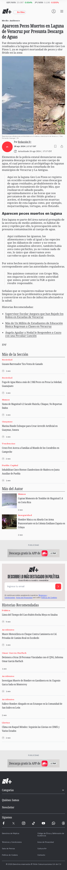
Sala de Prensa (8, 849)
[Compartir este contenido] (62, 146)
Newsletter (8, 807)
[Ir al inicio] (33, 781)
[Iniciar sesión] (53, 11)
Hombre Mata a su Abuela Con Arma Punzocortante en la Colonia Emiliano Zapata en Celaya (41, 523)
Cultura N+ (42, 849)
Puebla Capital (10, 465)
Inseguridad (25, 515)
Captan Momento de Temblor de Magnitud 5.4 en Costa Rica (40, 500)
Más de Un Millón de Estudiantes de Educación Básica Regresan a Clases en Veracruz (34, 324)
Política (6, 610)
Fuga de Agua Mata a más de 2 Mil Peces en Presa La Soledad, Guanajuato (32, 384)
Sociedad (7, 360)
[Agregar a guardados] (55, 146)
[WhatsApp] (53, 823)
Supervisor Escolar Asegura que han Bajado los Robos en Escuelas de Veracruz (34, 315)
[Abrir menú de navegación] (62, 11)
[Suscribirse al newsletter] (58, 586)
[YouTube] (43, 823)
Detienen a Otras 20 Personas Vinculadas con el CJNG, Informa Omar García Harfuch (32, 659)
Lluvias (6, 722)
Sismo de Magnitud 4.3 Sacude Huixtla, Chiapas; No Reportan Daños (32, 406)
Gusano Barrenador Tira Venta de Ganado (22, 364)
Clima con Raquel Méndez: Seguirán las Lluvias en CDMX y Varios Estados (31, 729)
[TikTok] (33, 823)
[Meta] (3, 823)
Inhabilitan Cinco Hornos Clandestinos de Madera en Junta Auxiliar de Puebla (31, 471)
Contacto (41, 855)
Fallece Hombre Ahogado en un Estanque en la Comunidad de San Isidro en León (32, 705)
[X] (13, 823)
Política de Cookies (49, 598)
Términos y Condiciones (12, 842)
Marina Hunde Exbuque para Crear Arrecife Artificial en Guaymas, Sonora (30, 428)
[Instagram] (23, 823)
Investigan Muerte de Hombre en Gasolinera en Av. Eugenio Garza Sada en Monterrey (31, 682)
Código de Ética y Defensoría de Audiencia (50, 835)
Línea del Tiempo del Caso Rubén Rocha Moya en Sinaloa (30, 614)
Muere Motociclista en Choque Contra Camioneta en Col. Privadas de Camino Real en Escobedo (29, 636)
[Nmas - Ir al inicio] (7, 11)
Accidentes (8, 629)
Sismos (6, 399)
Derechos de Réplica (10, 834)
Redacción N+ (24, 142)
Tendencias (8, 443)
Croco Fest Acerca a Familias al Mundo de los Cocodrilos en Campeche (30, 449)
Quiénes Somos (10, 800)
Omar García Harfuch (14, 653)
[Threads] (63, 823)
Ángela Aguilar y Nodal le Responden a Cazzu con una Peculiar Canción (33, 334)
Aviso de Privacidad (24, 598)
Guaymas (7, 421)
